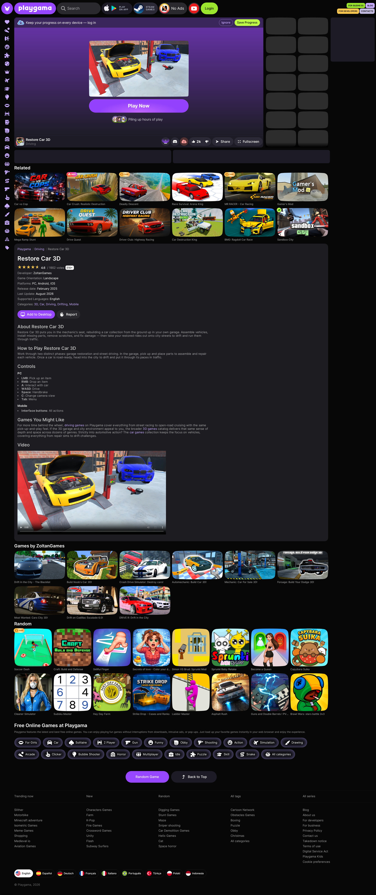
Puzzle (235, 825)
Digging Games (168, 810)
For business (311, 825)
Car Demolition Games (173, 830)
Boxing (235, 820)
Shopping (20, 836)
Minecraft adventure (28, 820)
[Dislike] (207, 141)
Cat (160, 841)
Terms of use (312, 846)
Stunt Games (167, 815)
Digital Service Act (315, 851)
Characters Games (99, 810)
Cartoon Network (242, 810)
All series (309, 796)
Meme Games (23, 830)
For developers (313, 820)
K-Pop (90, 820)
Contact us (310, 836)
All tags (236, 796)
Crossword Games (98, 830)
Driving (40, 249)
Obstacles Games (243, 815)
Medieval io (22, 841)
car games (137, 432)
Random (164, 796)
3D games (150, 429)
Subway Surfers (97, 846)
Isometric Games (25, 825)
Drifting (62, 304)
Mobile (74, 304)
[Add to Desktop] (165, 141)
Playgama (24, 249)
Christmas (237, 836)
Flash (90, 841)
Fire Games (94, 825)
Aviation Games (25, 846)
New (89, 796)
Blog (306, 810)
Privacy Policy (312, 830)
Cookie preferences (316, 862)
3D (36, 304)
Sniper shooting (169, 825)
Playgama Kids (313, 856)
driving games (74, 425)
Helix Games (167, 836)
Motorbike (21, 815)
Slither (18, 810)
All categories (240, 841)
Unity (90, 836)
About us (309, 815)
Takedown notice (315, 841)
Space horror (167, 846)
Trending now (23, 796)
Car (42, 304)
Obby (234, 830)
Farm (89, 815)
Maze (162, 820)
